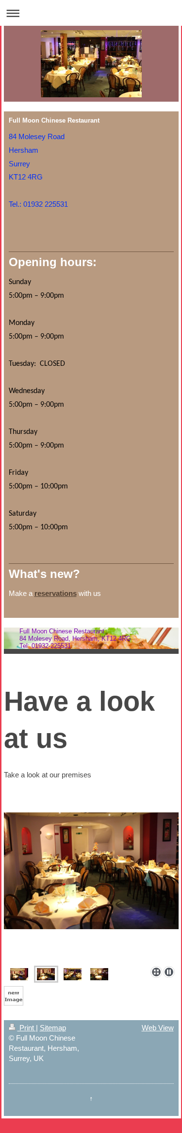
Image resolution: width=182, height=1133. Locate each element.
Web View (158, 1028)
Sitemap (53, 1028)
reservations (55, 593)
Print (26, 1028)
